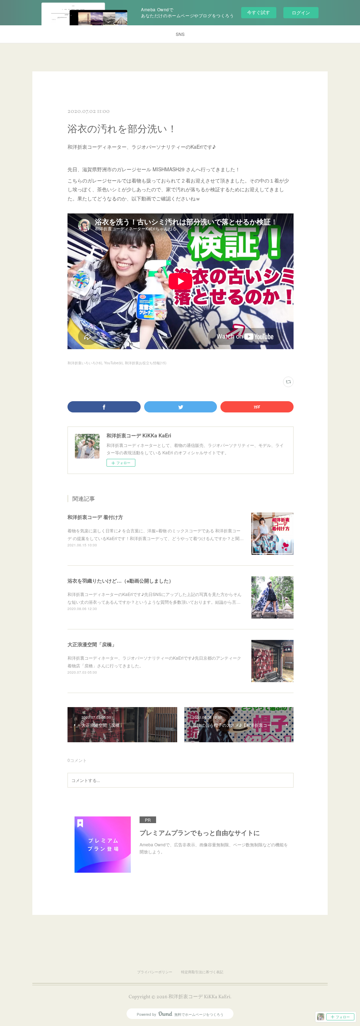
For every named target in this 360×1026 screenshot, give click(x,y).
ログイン (301, 12)
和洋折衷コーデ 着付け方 (95, 516)
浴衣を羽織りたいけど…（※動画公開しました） (121, 580)
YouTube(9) (113, 362)
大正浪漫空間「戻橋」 (92, 644)
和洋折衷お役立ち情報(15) (145, 362)
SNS (180, 34)
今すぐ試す (258, 12)
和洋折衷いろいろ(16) (85, 362)
